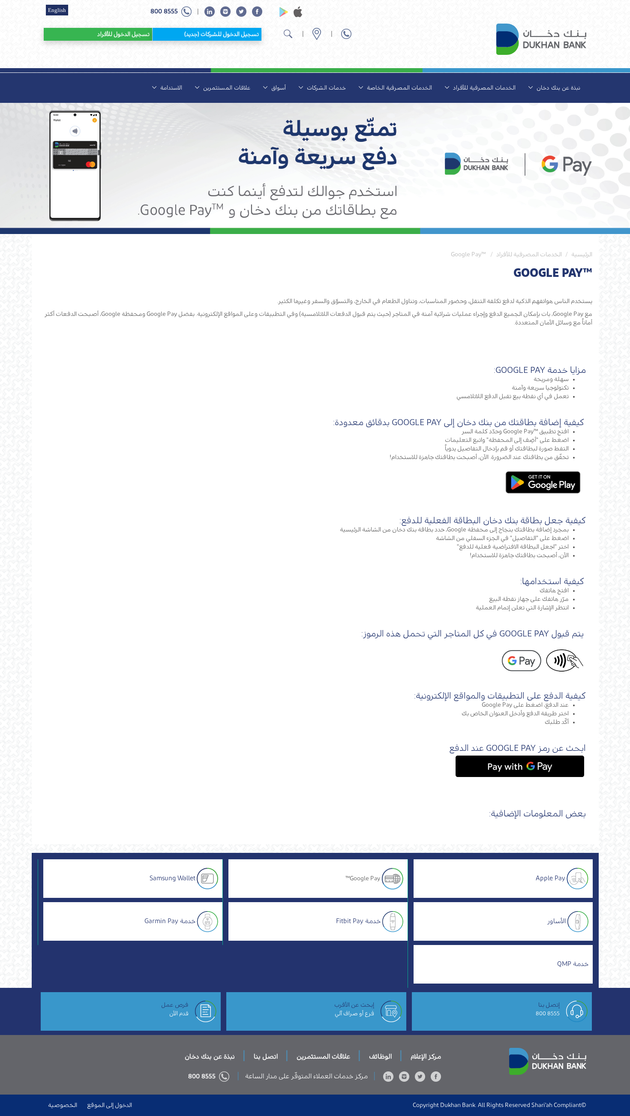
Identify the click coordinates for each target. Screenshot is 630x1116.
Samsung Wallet (172, 878)
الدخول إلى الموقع (109, 1105)
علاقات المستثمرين (225, 87)
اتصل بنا (265, 1056)
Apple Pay (550, 878)
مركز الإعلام (425, 1056)
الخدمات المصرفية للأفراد (483, 87)
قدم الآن (179, 1013)
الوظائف (379, 1056)
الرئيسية (581, 255)
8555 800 (548, 1013)
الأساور (556, 921)
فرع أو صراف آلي (354, 1013)
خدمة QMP (572, 964)
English (57, 10)
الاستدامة (170, 87)
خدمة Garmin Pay (169, 921)
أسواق (278, 87)
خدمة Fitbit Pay (358, 921)
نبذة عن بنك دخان (557, 87)
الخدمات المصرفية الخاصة (398, 87)
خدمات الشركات (325, 87)
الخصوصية (62, 1105)
